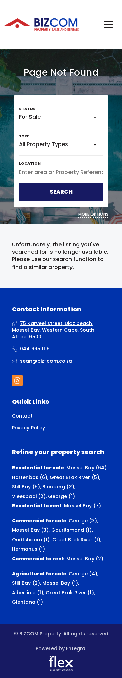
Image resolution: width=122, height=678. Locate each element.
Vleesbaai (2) (29, 496)
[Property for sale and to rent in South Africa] (41, 24)
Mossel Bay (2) (84, 558)
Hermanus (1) (28, 549)
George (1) (61, 496)
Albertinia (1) (27, 592)
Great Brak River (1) (76, 539)
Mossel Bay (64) (86, 467)
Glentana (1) (27, 602)
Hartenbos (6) (29, 477)
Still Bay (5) (26, 486)
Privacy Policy (28, 428)
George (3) (83, 520)
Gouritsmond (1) (71, 530)
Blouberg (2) (58, 486)
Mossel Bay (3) (30, 530)
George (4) (83, 573)
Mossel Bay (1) (60, 583)
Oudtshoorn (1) (31, 539)
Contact (22, 416)
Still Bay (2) (26, 583)
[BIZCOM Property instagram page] (17, 380)
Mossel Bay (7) (82, 505)
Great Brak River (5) (74, 477)
